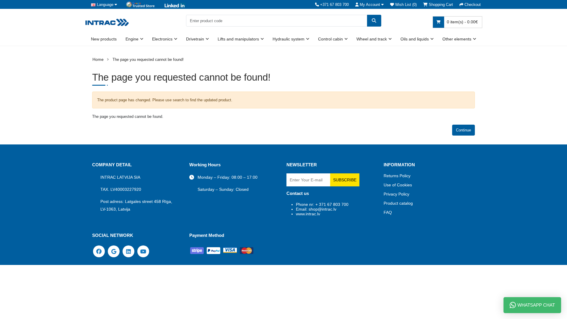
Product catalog (398, 203)
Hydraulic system (288, 39)
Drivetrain (195, 39)
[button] (369, 4)
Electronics (162, 39)
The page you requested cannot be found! (148, 59)
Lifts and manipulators (238, 39)
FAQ (388, 212)
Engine (132, 39)
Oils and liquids (414, 39)
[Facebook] (99, 251)
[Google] (114, 251)
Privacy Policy (396, 194)
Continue (463, 130)
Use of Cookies (398, 185)
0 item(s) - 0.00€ (462, 21)
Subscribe (344, 180)
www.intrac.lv (308, 213)
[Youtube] (143, 251)
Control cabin (330, 39)
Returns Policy (397, 175)
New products (104, 39)
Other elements (456, 39)
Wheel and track (371, 39)
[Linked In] (128, 251)
